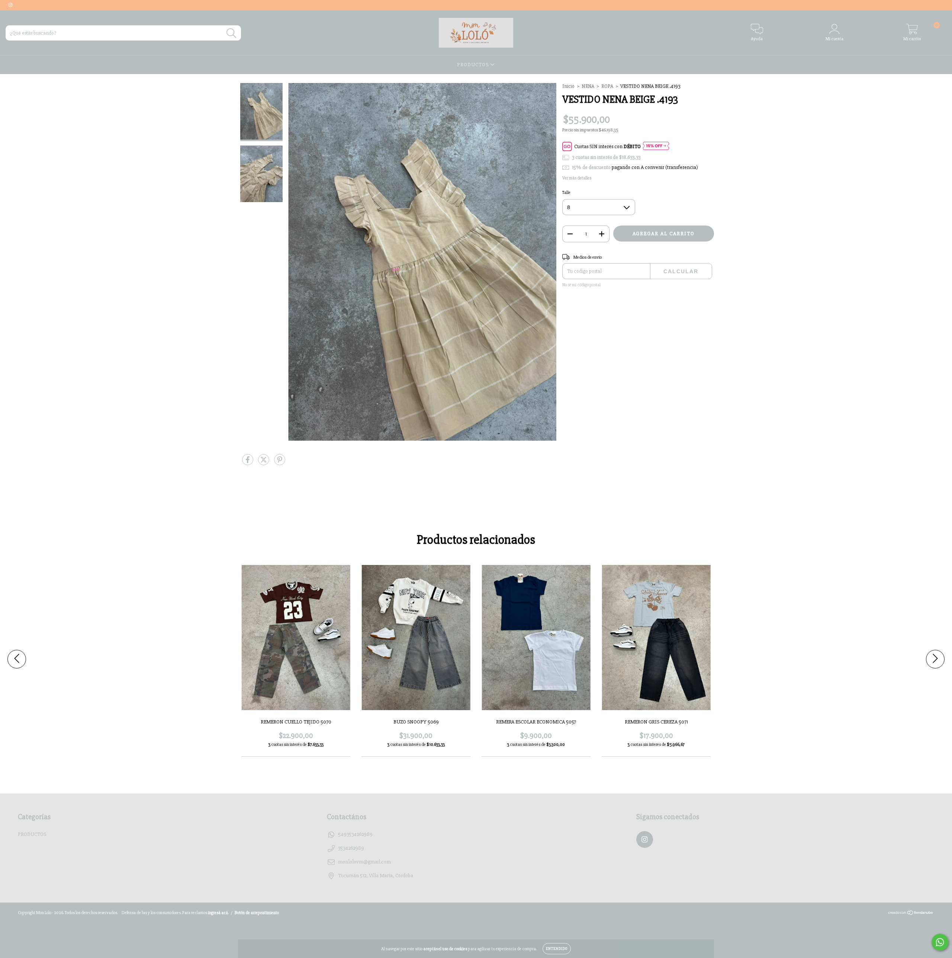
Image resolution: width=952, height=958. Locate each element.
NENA (588, 86)
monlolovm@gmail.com (364, 862)
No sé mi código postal (581, 285)
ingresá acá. (218, 913)
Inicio (568, 86)
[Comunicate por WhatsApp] (940, 942)
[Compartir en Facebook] (248, 463)
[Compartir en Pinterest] (279, 463)
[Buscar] (231, 33)
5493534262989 (355, 834)
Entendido (556, 948)
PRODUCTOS (473, 64)
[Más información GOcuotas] (656, 146)
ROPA (607, 86)
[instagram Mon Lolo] (10, 5)
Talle (566, 192)
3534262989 (351, 848)
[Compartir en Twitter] (264, 463)
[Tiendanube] (911, 914)
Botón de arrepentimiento (257, 913)
